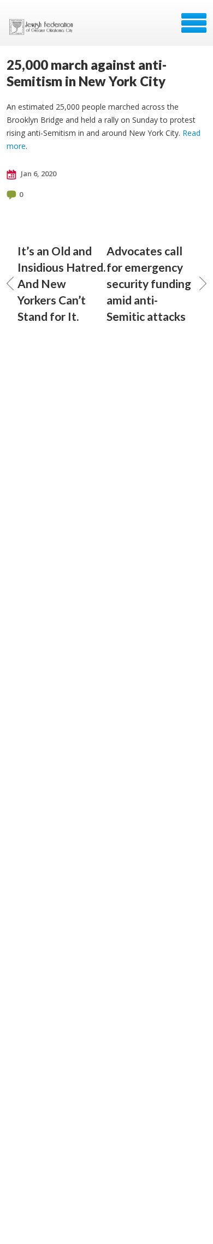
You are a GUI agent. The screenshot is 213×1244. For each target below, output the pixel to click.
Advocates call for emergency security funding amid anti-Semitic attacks (148, 283)
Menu (193, 23)
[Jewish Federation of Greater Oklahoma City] (43, 26)
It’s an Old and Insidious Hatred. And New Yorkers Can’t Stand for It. (61, 283)
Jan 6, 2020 (37, 173)
